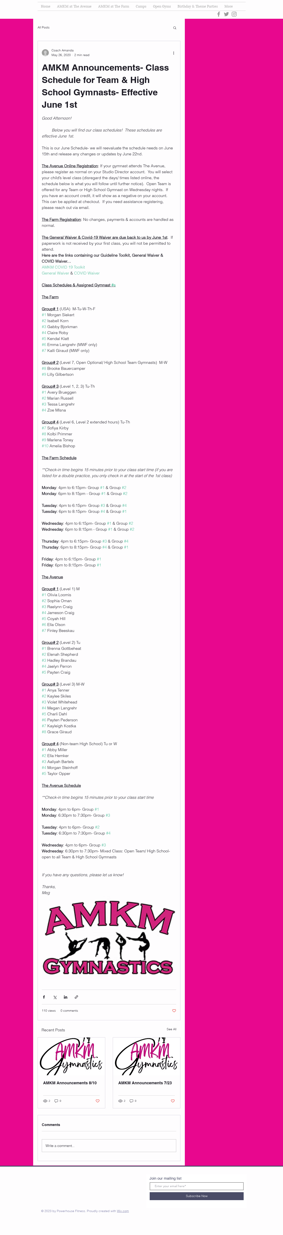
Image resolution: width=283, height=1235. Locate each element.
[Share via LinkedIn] (65, 997)
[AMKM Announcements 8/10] (71, 1056)
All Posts (44, 27)
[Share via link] (76, 997)
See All (171, 1029)
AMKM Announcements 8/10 (70, 1083)
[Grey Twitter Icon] (226, 14)
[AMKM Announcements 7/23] (146, 1056)
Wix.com (123, 1211)
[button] (175, 27)
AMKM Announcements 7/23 (145, 1083)
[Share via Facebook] (44, 997)
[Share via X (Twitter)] (55, 997)
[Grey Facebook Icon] (218, 14)
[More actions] (173, 52)
